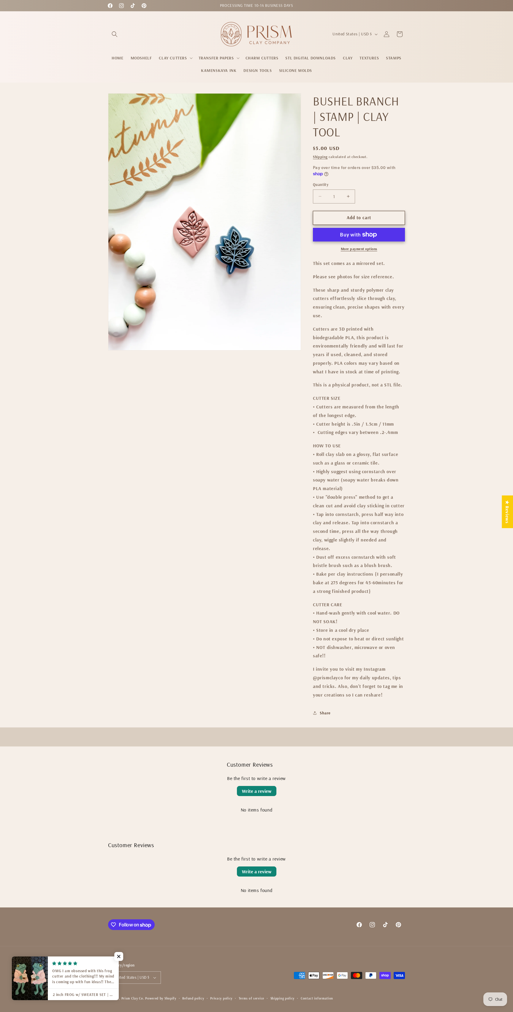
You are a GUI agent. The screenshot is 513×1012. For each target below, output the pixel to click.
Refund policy (193, 998)
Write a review (256, 791)
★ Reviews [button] (507, 511)
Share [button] (325, 713)
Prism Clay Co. (132, 998)
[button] (114, 34)
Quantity (320, 184)
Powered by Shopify (160, 998)
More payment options (359, 249)
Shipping (320, 156)
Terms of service (251, 998)
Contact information (317, 998)
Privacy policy (221, 998)
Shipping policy (282, 998)
